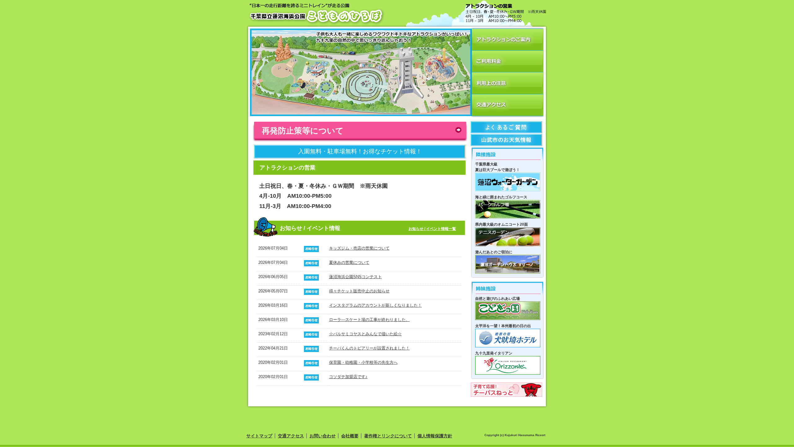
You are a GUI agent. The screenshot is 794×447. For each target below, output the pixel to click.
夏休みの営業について (349, 262)
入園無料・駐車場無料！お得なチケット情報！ (360, 151)
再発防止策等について (303, 130)
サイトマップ (259, 435)
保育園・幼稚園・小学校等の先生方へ (363, 362)
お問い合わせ (323, 435)
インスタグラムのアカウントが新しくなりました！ (375, 305)
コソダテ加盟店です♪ (348, 376)
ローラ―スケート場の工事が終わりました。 (369, 319)
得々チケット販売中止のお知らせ (359, 291)
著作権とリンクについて (388, 435)
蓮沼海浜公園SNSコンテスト (355, 276)
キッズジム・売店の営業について (359, 248)
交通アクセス (291, 435)
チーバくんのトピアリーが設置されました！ (369, 348)
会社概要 (350, 435)
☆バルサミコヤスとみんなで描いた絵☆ (365, 334)
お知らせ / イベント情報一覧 (432, 229)
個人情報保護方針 (434, 435)
